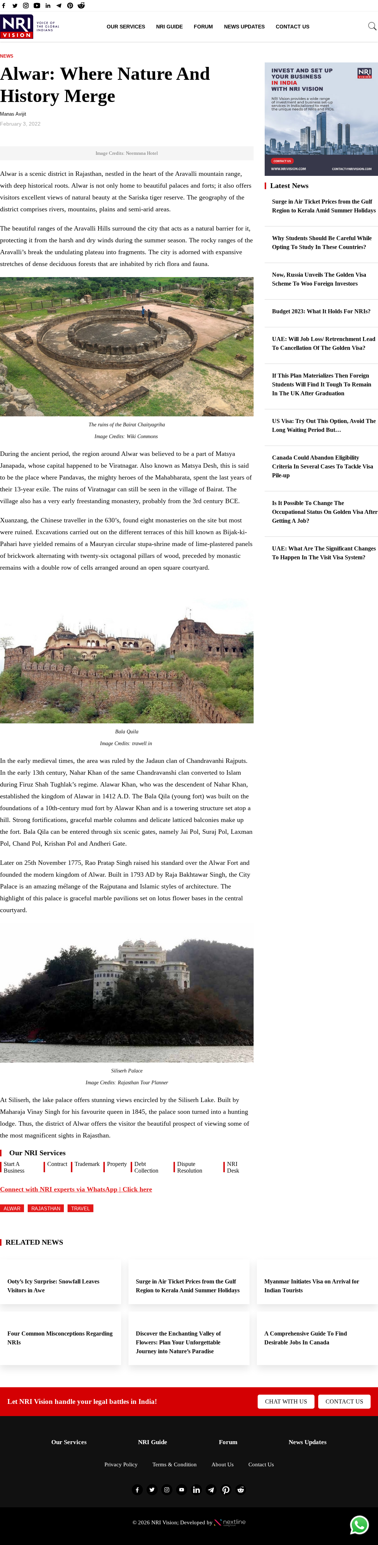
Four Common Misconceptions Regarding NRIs (60, 1338)
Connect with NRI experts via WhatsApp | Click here (76, 1189)
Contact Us (292, 27)
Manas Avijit (13, 114)
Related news (34, 1242)
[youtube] (37, 7)
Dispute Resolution (189, 1167)
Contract (57, 1164)
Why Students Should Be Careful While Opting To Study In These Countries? (322, 242)
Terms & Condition (174, 1464)
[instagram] (26, 7)
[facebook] (3, 7)
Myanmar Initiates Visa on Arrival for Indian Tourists (311, 1285)
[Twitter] (14, 7)
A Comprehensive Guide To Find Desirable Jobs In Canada (305, 1338)
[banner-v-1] (321, 172)
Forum (203, 27)
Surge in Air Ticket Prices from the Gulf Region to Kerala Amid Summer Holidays (324, 206)
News (6, 56)
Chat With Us (286, 1401)
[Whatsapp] (359, 1534)
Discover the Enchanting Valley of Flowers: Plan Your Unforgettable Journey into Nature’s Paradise (178, 1342)
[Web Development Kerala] (229, 1522)
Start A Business (14, 1167)
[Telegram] (59, 7)
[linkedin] (48, 7)
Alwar (12, 1208)
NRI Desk (233, 1167)
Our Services (126, 27)
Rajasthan (45, 1208)
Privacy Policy (121, 1464)
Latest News (289, 185)
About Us (223, 1464)
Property (117, 1164)
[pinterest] (70, 7)
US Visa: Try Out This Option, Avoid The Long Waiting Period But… (324, 425)
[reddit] (81, 7)
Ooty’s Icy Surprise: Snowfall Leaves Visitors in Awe (53, 1285)
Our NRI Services (37, 1153)
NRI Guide (169, 27)
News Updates (244, 27)
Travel (80, 1208)
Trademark (87, 1164)
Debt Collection (146, 1167)
